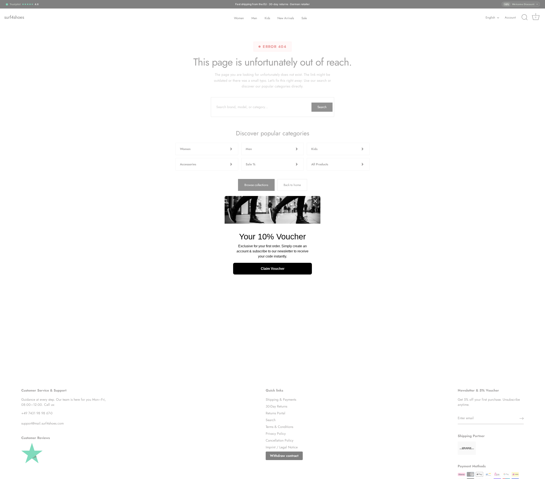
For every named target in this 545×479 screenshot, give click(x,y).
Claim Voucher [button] (272, 268)
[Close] (315, 201)
